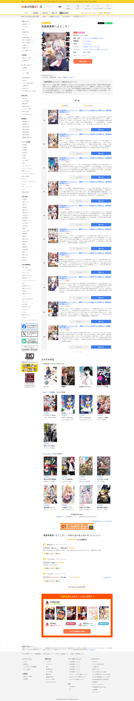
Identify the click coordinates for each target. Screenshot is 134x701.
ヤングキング (25, 309)
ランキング (93, 13)
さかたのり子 (25, 231)
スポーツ (24, 179)
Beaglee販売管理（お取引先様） (101, 679)
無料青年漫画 (25, 132)
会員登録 (24, 67)
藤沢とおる (25, 254)
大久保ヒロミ (25, 215)
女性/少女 (45, 13)
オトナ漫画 (25, 160)
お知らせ (24, 80)
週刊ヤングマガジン (27, 275)
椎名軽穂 (24, 233)
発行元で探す (25, 111)
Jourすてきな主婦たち (27, 299)
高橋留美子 (25, 247)
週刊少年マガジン (26, 286)
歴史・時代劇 (25, 176)
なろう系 (45, 77)
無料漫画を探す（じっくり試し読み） (102, 521)
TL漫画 (24, 155)
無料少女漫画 (25, 129)
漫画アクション (26, 314)
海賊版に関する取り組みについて (29, 362)
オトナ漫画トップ (26, 50)
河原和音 (24, 220)
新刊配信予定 (25, 32)
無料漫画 (65, 13)
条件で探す (25, 98)
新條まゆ (24, 236)
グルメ (24, 189)
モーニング (25, 301)
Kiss (23, 283)
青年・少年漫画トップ (27, 42)
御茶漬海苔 (25, 218)
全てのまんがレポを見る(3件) (77, 587)
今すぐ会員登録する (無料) (77, 631)
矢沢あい (24, 260)
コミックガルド (47, 453)
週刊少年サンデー (26, 307)
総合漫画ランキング (75, 661)
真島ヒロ (24, 257)
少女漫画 (24, 147)
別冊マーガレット (26, 293)
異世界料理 (53, 77)
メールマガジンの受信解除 (29, 666)
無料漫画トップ (26, 24)
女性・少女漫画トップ (27, 40)
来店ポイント (109, 13)
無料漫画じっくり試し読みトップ (44, 653)
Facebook (72, 686)
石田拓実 (24, 207)
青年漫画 (24, 150)
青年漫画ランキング (75, 669)
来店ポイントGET (26, 57)
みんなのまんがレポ (27, 114)
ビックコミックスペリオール (29, 320)
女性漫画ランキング (75, 664)
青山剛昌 (24, 199)
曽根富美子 (25, 241)
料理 (64, 77)
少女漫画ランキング (75, 666)
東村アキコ (25, 252)
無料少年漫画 (25, 134)
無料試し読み (83, 61)
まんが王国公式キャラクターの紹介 (101, 674)
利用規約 (95, 682)
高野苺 (24, 244)
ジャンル (85, 13)
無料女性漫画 (25, 126)
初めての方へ (25, 88)
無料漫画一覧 (25, 124)
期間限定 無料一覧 (26, 137)
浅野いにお (25, 202)
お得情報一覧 (25, 60)
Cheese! (24, 291)
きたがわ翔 (25, 223)
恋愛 (23, 163)
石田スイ (24, 204)
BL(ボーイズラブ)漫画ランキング (78, 677)
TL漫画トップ (25, 45)
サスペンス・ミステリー (28, 173)
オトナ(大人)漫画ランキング (77, 679)
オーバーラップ (87, 44)
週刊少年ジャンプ (26, 278)
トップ (26, 13)
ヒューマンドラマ (26, 165)
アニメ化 (85, 49)
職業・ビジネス (26, 171)
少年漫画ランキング (75, 671)
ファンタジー (104, 49)
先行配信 (35, 13)
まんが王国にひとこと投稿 (28, 91)
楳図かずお (25, 212)
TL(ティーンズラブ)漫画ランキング (79, 674)
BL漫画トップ (25, 48)
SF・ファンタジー (26, 186)
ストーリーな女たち (27, 270)
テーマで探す (25, 101)
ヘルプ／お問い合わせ (27, 83)
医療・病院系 (25, 192)
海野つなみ (25, 210)
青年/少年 (54, 13)
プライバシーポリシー (98, 684)
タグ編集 (70, 77)
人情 (90, 49)
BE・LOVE (25, 267)
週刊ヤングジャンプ (27, 288)
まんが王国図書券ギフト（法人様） (101, 677)
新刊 (101, 13)
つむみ (87, 38)
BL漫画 (24, 158)
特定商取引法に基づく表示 (99, 687)
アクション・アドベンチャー (29, 181)
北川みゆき (25, 225)
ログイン (24, 70)
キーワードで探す (26, 109)
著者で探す (25, 103)
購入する (101, 129)
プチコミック (25, 272)
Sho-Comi (24, 304)
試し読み (79, 129)
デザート (24, 312)
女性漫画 (24, 144)
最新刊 (66, 105)
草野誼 (24, 228)
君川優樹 (98, 38)
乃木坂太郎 (25, 249)
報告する (58, 553)
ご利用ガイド (25, 85)
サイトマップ (96, 692)
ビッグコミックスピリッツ (28, 280)
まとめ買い (89, 105)
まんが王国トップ (27, 653)
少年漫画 (24, 152)
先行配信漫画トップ (27, 37)
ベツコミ (24, 296)
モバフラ (24, 317)
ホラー (24, 184)
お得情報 (25, 679)
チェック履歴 (25, 73)
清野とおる (25, 239)
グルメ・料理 (96, 49)
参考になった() (50, 553)
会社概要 (95, 689)
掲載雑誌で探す (26, 106)
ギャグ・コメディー (27, 168)
